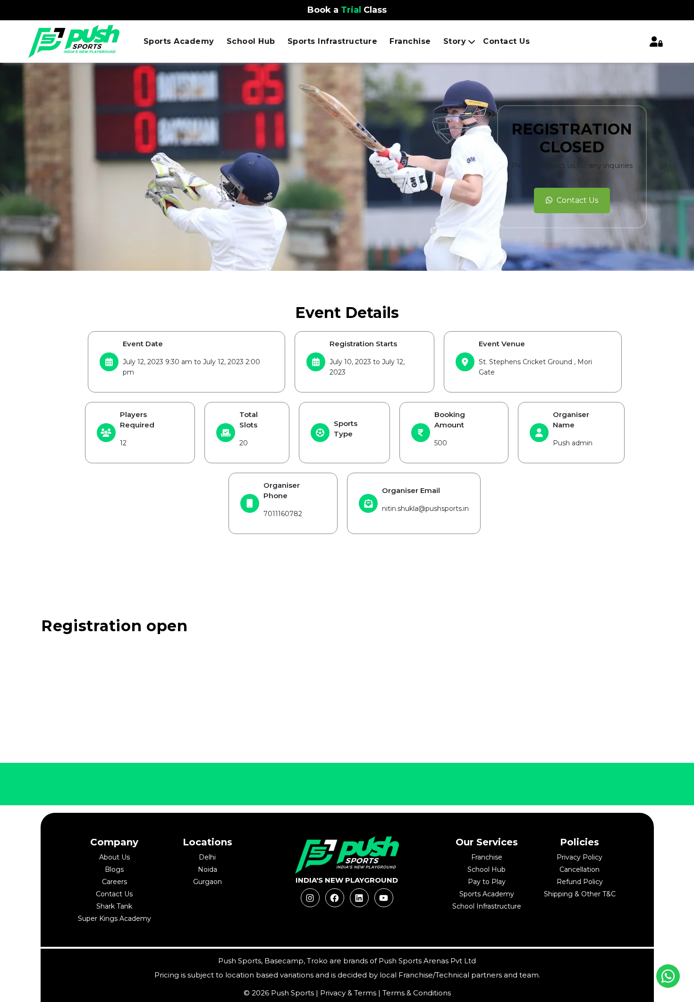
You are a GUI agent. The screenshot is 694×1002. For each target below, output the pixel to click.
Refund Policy (580, 881)
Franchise (410, 41)
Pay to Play (487, 881)
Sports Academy (179, 41)
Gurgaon (207, 881)
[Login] (656, 41)
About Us (114, 857)
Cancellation (579, 869)
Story (454, 41)
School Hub (486, 869)
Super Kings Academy (114, 918)
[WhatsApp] (668, 976)
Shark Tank (114, 906)
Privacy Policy (579, 857)
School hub (251, 41)
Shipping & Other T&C (580, 894)
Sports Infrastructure (333, 41)
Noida (207, 869)
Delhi (207, 857)
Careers (114, 881)
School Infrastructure (486, 906)
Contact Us (506, 41)
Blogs (114, 869)
